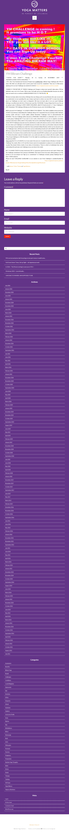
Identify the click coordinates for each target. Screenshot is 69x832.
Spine (6, 765)
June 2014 (8, 589)
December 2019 (9, 411)
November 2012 (9, 626)
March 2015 (8, 561)
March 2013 (8, 619)
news (6, 741)
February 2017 (9, 503)
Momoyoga (8, 735)
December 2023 (9, 306)
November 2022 (9, 323)
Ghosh (7, 704)
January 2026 (8, 289)
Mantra (7, 721)
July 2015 (7, 548)
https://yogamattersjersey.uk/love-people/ (47, 85)
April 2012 (8, 636)
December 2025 (9, 292)
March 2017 (8, 500)
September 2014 (9, 582)
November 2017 (9, 483)
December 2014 (9, 572)
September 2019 (9, 422)
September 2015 (9, 544)
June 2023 (8, 309)
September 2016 (9, 517)
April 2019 (8, 435)
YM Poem (7, 782)
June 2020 (8, 391)
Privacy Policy (34, 825)
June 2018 (8, 463)
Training (7, 779)
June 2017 (8, 493)
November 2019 (9, 415)
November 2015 (9, 541)
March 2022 (8, 333)
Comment (9, 187)
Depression (8, 687)
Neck (6, 738)
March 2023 (8, 312)
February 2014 (9, 596)
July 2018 (7, 459)
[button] (34, 18)
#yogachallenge (22, 162)
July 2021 (7, 353)
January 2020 (8, 408)
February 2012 (9, 640)
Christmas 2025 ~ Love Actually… (15, 271)
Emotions (7, 694)
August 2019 (8, 425)
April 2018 (8, 469)
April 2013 (8, 616)
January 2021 (8, 374)
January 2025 (8, 299)
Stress (7, 769)
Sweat (7, 772)
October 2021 (9, 347)
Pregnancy (8, 755)
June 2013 (8, 609)
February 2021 (9, 370)
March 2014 (8, 592)
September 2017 (9, 490)
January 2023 (8, 316)
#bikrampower (14, 162)
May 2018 (7, 466)
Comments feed (9, 805)
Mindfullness (8, 728)
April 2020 (8, 398)
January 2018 (8, 476)
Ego (6, 690)
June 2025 (8, 295)
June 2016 (8, 524)
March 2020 (8, 401)
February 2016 (9, 531)
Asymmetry (8, 663)
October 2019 (9, 418)
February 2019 (9, 439)
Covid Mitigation (9, 683)
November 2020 (9, 381)
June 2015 (8, 551)
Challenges (8, 677)
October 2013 (9, 606)
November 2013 (9, 602)
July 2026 (7, 285)
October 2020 (9, 384)
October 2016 (9, 514)
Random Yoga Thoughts (11, 762)
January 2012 (8, 643)
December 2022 (9, 319)
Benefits (7, 666)
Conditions (8, 680)
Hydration (7, 707)
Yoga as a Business (10, 789)
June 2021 (8, 357)
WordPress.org (9, 809)
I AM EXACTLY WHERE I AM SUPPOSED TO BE (19, 275)
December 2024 (9, 302)
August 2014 (8, 585)
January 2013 (8, 623)
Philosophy (8, 745)
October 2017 (9, 486)
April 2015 (8, 558)
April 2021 (8, 364)
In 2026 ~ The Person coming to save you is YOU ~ (20, 267)
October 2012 (9, 630)
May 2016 (7, 527)
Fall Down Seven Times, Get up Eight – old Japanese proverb (22, 262)
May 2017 (7, 497)
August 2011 (8, 650)
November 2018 (9, 449)
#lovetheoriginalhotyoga (32, 162)
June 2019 (8, 428)
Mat (6, 724)
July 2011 (7, 654)
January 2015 (8, 568)
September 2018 (9, 456)
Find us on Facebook (34, 828)
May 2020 (7, 394)
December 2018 (9, 446)
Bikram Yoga (8, 670)
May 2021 (7, 360)
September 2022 (9, 329)
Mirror (6, 731)
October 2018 (9, 452)
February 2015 (9, 565)
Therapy (7, 775)
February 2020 (9, 405)
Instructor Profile (9, 714)
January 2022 (8, 340)
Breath (7, 673)
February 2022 (9, 336)
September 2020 (9, 387)
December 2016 (9, 507)
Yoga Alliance (8, 786)
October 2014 (9, 579)
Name (7, 210)
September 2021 (9, 350)
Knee (6, 718)
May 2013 (7, 613)
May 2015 (7, 555)
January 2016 (8, 534)
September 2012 (9, 633)
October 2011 (9, 647)
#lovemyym (42, 162)
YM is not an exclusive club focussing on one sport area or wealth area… (26, 258)
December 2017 (9, 480)
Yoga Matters (26, 166)
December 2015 (9, 538)
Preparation (8, 758)
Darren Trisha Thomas (15, 166)
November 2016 (9, 510)
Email (7, 219)
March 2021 (8, 367)
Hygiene (7, 711)
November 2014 (9, 575)
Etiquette (7, 700)
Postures (7, 748)
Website (8, 227)
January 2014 (8, 599)
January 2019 (8, 442)
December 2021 (9, 343)
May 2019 (7, 432)
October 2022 (9, 326)
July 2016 (7, 521)
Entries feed (8, 802)
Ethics (6, 697)
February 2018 (9, 473)
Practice (7, 752)
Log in (6, 799)
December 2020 (9, 377)
